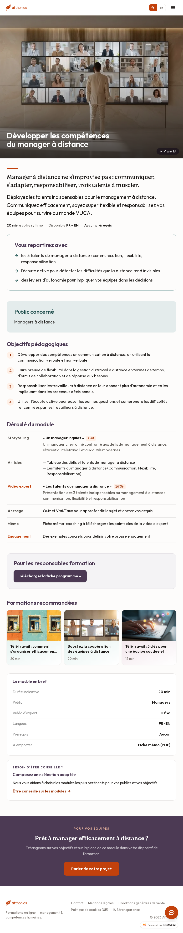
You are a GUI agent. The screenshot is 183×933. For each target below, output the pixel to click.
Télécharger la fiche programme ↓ (50, 576)
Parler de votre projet (91, 868)
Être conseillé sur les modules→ (42, 791)
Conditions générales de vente (141, 903)
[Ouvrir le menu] (173, 7)
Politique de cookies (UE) (89, 910)
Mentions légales (101, 903)
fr (153, 7)
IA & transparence (126, 910)
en (161, 7)
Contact (77, 903)
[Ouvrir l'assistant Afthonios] (171, 912)
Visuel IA (170, 151)
